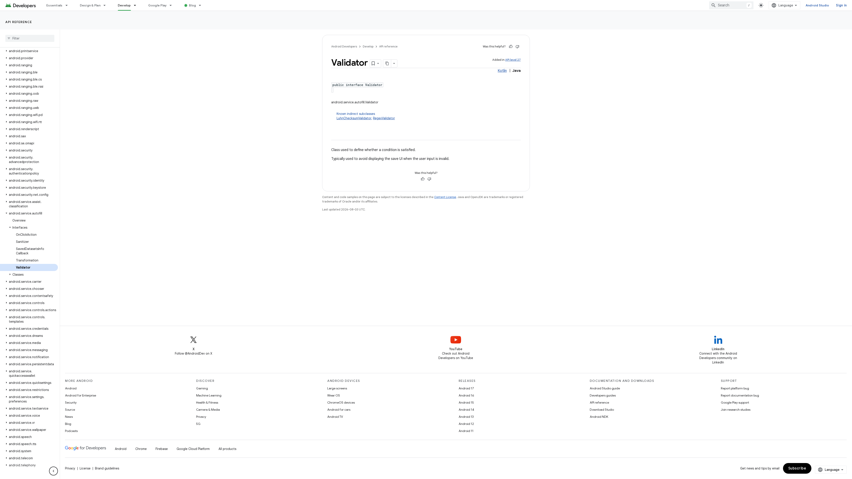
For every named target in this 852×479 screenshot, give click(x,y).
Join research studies (735, 410)
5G (198, 424)
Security (71, 402)
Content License (445, 197)
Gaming (202, 388)
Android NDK (599, 417)
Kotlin (502, 71)
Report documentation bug (740, 395)
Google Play (157, 5)
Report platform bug (735, 388)
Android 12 (466, 424)
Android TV (335, 417)
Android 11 (466, 431)
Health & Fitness (207, 402)
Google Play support (735, 402)
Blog (192, 5)
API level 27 (513, 60)
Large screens (337, 388)
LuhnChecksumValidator (354, 118)
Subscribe (797, 468)
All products (227, 449)
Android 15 (466, 402)
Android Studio (817, 5)
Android (71, 388)
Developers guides (603, 395)
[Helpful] (510, 46)
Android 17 (466, 388)
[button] (29, 51)
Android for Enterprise (80, 395)
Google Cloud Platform (193, 449)
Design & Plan (90, 5)
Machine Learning (208, 395)
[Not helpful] (517, 46)
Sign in (841, 5)
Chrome (141, 449)
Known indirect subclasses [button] (366, 116)
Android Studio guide (605, 388)
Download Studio (602, 410)
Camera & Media (208, 410)
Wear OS (333, 395)
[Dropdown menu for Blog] (202, 5)
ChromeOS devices (341, 402)
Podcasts (71, 431)
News (69, 417)
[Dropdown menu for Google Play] (173, 5)
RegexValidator (384, 118)
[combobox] (731, 5)
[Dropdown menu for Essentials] (69, 5)
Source (70, 410)
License (85, 468)
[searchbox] (29, 38)
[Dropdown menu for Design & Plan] (106, 5)
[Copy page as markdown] (387, 63)
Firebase (162, 449)
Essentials (54, 5)
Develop (124, 5)
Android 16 (466, 395)
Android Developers (344, 46)
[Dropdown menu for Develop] (137, 5)
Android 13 (466, 417)
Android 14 (466, 410)
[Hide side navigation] (53, 471)
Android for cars (338, 410)
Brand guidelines (107, 468)
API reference (18, 22)
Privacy (201, 417)
